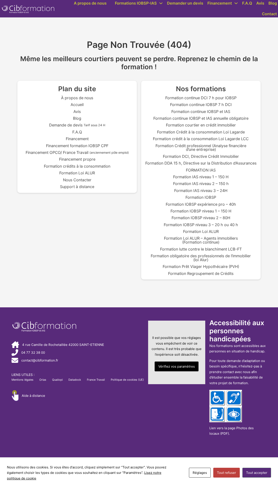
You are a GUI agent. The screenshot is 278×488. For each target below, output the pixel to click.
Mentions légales (22, 379)
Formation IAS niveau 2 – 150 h (201, 184)
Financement (219, 3)
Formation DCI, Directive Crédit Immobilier (201, 156)
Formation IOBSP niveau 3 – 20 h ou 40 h (201, 225)
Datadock (74, 379)
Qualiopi (57, 379)
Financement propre (77, 159)
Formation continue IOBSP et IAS (200, 112)
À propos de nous (77, 98)
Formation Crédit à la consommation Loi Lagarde (201, 132)
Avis (260, 3)
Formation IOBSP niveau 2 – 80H (201, 218)
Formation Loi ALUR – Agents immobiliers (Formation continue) (201, 240)
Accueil (77, 105)
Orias (42, 379)
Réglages (200, 473)
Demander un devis (185, 3)
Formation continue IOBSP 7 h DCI (201, 105)
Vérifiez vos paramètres (176, 366)
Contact (269, 14)
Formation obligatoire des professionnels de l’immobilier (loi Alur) (201, 258)
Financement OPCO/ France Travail (77, 153)
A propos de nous (90, 3)
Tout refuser (226, 473)
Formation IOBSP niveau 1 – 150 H (200, 211)
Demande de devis (77, 125)
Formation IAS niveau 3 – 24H (200, 191)
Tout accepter (256, 473)
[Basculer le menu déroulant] (161, 3)
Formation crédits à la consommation (77, 166)
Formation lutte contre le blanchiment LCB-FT (201, 249)
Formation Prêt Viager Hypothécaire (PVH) (201, 267)
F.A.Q (247, 3)
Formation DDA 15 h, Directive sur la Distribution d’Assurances (200, 163)
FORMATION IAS (201, 170)
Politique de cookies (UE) (127, 379)
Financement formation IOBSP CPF (77, 146)
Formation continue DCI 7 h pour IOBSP (201, 98)
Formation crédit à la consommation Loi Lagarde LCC (201, 139)
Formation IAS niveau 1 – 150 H (200, 177)
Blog (272, 3)
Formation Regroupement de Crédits (200, 274)
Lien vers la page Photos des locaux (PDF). (231, 431)
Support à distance (77, 187)
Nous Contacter (77, 180)
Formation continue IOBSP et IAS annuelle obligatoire (200, 118)
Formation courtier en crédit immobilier (201, 125)
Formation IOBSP (200, 197)
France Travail (96, 379)
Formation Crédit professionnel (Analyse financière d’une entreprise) (201, 148)
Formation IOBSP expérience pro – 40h (201, 204)
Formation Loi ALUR (77, 173)
